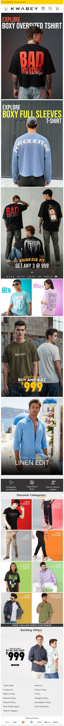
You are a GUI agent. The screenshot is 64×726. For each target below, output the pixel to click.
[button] (32, 272)
